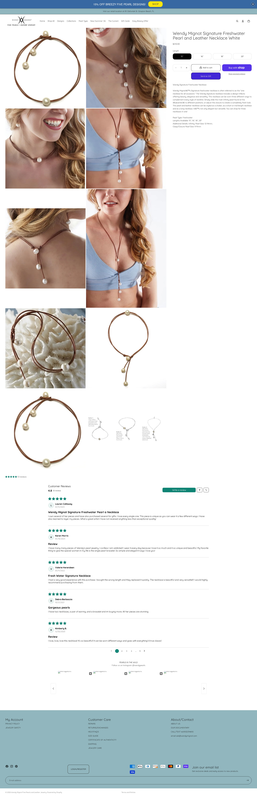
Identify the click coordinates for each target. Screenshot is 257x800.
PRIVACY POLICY (12, 723)
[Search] (237, 21)
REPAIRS (91, 723)
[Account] (243, 21)
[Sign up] (247, 780)
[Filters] (199, 490)
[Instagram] (11, 766)
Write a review (179, 490)
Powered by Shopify (54, 792)
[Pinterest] (16, 766)
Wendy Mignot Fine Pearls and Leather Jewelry (28, 792)
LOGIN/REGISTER (78, 769)
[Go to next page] (145, 651)
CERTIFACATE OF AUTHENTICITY (102, 740)
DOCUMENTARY (182, 728)
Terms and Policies (128, 792)
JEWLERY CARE (95, 748)
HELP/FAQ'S (93, 732)
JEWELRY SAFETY (13, 728)
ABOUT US (175, 723)
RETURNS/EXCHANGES (98, 728)
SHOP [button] (155, 4)
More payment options (237, 74)
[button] (11, 477)
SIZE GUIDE (93, 736)
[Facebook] (7, 766)
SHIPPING (92, 744)
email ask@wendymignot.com (184, 736)
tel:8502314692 (187, 732)
